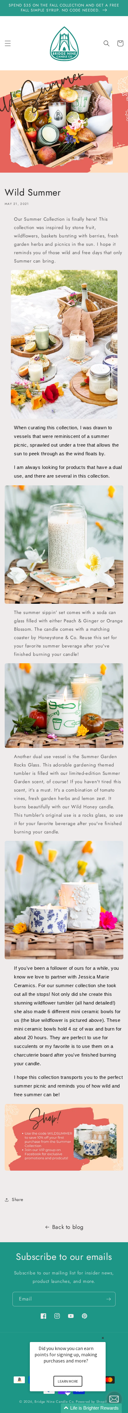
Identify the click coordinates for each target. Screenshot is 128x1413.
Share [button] (17, 1199)
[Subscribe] (108, 1299)
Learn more (68, 1381)
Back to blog (68, 1227)
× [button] (103, 1338)
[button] (8, 43)
